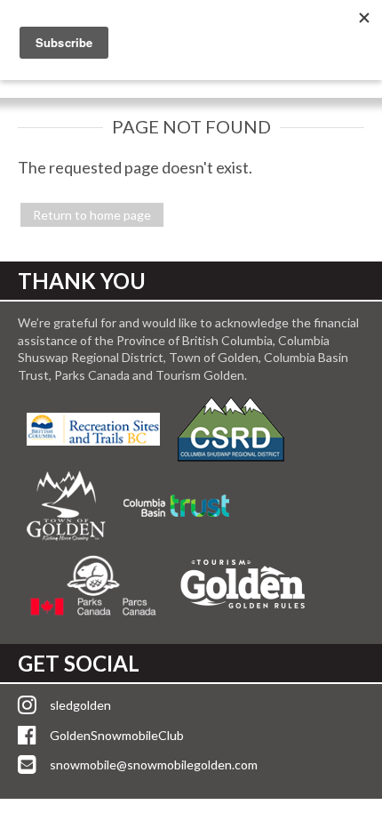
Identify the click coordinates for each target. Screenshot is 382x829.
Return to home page (92, 214)
